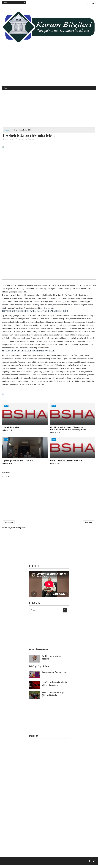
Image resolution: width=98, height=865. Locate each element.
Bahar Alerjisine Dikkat (11, 427)
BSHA (30, 130)
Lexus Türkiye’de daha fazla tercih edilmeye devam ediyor (54, 683)
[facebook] (88, 3)
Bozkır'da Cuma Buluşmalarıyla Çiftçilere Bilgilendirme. (53, 693)
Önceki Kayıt (88, 522)
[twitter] (93, 3)
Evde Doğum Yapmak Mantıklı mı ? (41, 666)
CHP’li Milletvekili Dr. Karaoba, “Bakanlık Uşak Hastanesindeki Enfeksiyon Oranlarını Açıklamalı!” (68, 428)
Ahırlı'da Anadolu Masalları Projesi (54, 672)
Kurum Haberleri (20, 130)
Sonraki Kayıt (9, 522)
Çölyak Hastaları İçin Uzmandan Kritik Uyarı (66, 460)
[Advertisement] (49, 67)
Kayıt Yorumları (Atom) (17, 528)
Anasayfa (7, 130)
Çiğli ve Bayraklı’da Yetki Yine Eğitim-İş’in (18, 460)
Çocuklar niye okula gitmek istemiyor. (52, 657)
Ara (65, 610)
